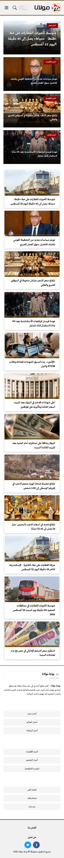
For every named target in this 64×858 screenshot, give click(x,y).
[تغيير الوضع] (22, 7)
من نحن (32, 837)
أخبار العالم (32, 722)
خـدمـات (32, 806)
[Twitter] (27, 844)
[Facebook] (36, 844)
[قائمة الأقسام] (6, 7)
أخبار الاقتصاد (32, 751)
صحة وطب (32, 798)
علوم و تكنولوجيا (32, 768)
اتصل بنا (32, 828)
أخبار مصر (32, 713)
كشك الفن (32, 789)
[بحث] (15, 8)
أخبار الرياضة (32, 730)
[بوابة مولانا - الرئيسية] (47, 7)
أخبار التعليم (32, 760)
